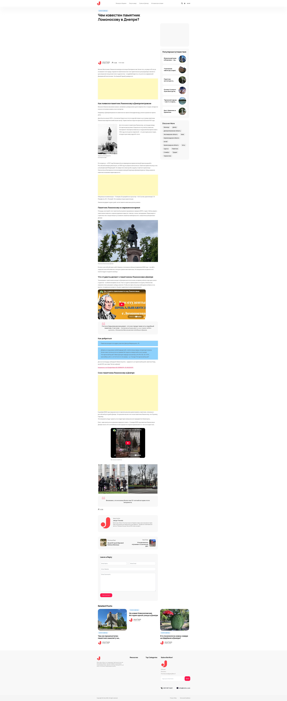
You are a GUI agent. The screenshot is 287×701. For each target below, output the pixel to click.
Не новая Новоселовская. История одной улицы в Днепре (143, 614)
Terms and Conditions (185, 698)
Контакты (163, 671)
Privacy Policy (173, 698)
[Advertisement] (128, 88)
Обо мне (163, 669)
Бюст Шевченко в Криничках (170, 111)
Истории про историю (157, 3)
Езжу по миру (132, 3)
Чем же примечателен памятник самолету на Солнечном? (108, 638)
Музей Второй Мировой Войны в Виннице (116, 544)
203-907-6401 (168, 688)
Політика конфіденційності (168, 673)
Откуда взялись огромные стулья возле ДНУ (140, 544)
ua (187, 3)
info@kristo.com (184, 688)
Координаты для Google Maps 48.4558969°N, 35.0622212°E (115, 367)
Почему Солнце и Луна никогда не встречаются (170, 91)
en (189, 3)
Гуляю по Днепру (144, 3)
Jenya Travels (106, 62)
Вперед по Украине (121, 3)
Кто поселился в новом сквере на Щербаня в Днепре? (174, 637)
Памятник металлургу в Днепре (168, 81)
